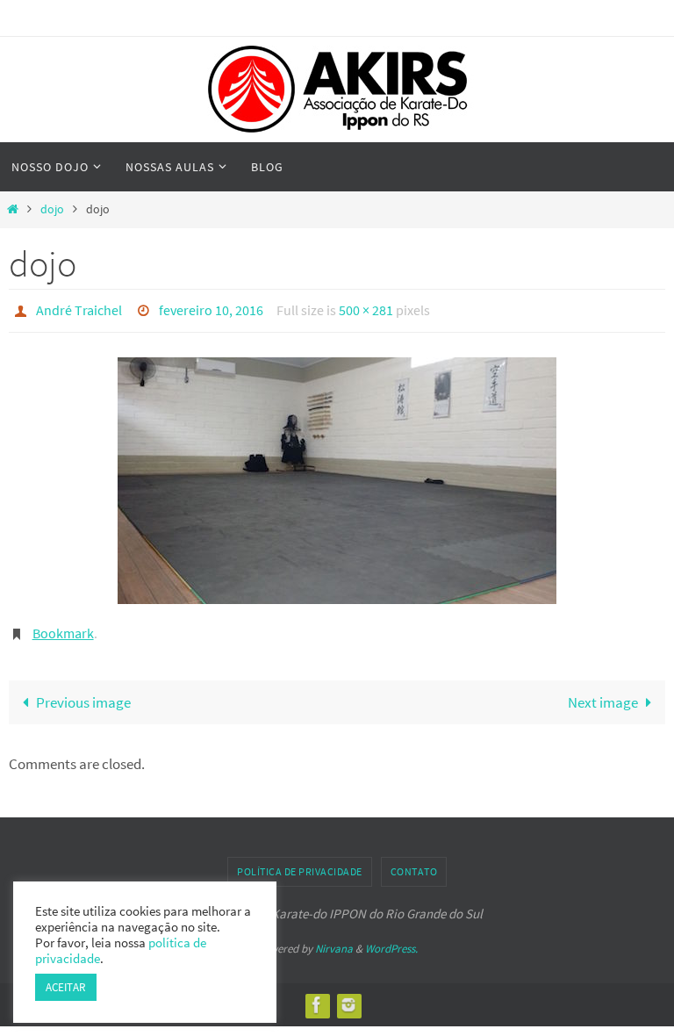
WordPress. (391, 939)
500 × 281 (366, 308)
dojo (52, 209)
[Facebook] (316, 995)
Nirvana (334, 939)
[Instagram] (348, 995)
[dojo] (337, 475)
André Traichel (79, 308)
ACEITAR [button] (66, 987)
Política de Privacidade (299, 862)
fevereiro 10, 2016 (211, 308)
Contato (414, 862)
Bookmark (63, 627)
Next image (603, 692)
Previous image (83, 692)
